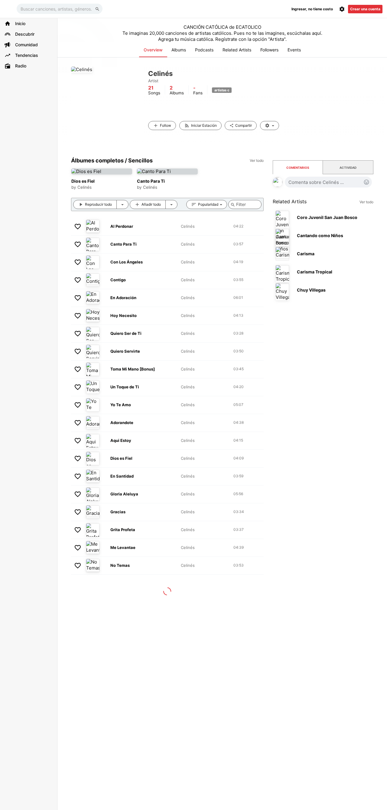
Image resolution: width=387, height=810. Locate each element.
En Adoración (123, 297)
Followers (269, 49)
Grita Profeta (122, 529)
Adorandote (121, 422)
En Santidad (122, 476)
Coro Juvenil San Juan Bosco (327, 217)
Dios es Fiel (83, 181)
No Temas (120, 565)
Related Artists (237, 49)
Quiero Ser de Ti (125, 333)
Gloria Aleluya (124, 494)
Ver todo (366, 202)
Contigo (118, 279)
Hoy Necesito (123, 315)
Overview (153, 49)
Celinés (84, 187)
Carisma (305, 253)
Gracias (117, 511)
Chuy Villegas (311, 289)
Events (294, 49)
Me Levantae (122, 547)
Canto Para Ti (151, 181)
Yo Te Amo (120, 404)
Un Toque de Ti (124, 386)
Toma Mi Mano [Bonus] (132, 369)
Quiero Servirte (125, 351)
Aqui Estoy (120, 440)
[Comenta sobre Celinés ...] (328, 182)
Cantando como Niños (320, 235)
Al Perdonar (121, 226)
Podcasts (204, 49)
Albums (178, 49)
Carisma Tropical (314, 271)
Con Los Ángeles (126, 262)
